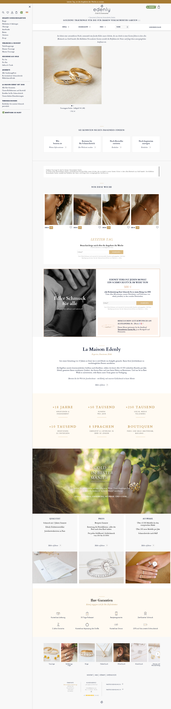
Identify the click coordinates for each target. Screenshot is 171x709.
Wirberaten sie (56, 144)
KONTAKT (90, 675)
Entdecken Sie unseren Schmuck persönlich (13, 105)
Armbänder (6, 29)
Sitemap (102, 675)
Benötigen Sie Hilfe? (13, 112)
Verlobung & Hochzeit (11, 43)
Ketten (4, 32)
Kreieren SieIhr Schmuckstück (86, 144)
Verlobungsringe (8, 46)
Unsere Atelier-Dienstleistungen (13, 96)
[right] (155, 563)
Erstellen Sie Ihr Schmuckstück (12, 93)
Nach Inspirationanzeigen (146, 144)
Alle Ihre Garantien (8, 87)
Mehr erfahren (100, 385)
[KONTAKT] (22, 12)
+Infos (120, 258)
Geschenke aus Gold (10, 56)
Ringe (4, 21)
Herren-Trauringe (8, 51)
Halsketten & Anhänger (10, 24)
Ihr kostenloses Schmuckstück (12, 76)
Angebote (6, 70)
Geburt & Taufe (7, 65)
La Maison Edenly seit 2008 (13, 84)
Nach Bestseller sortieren (116, 144)
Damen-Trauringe (8, 49)
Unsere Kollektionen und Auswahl (14, 90)
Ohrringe (5, 26)
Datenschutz (111, 675)
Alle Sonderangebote (9, 73)
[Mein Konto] (13, 12)
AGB (96, 675)
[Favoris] (9, 13)
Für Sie (4, 59)
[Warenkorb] (18, 12)
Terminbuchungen (9, 101)
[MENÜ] (30, 7)
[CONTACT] (91, 692)
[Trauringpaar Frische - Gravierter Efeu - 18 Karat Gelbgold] (73, 75)
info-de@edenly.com (91, 688)
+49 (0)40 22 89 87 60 (91, 684)
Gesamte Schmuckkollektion (14, 18)
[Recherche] (4, 12)
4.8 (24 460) (91, 695)
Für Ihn (4, 62)
